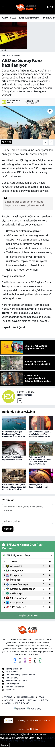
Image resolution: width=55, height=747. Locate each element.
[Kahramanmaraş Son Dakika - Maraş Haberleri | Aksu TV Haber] (26, 7)
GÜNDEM (8, 700)
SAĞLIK (7, 703)
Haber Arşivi (10, 690)
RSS (10, 720)
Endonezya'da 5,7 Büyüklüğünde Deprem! (38, 486)
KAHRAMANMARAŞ (29, 18)
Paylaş (8, 142)
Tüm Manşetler (12, 683)
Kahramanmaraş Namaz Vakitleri (20, 674)
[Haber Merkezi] (8, 396)
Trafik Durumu (11, 678)
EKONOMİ (32, 700)
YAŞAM (20, 700)
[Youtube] (30, 660)
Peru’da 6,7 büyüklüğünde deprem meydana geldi (13, 458)
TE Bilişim (34, 729)
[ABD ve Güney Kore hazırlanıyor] (27, 122)
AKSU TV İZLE (9, 18)
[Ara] (51, 7)
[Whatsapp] (40, 660)
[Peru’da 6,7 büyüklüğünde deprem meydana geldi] (14, 448)
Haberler (6, 56)
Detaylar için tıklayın (28, 615)
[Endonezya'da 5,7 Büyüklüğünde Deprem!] (41, 475)
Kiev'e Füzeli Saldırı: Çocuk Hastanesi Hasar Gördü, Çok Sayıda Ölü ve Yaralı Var (14, 487)
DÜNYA (44, 700)
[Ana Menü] (3, 7)
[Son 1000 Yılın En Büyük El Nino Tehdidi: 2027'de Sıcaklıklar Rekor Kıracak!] (41, 422)
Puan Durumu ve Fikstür (16, 681)
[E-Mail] (19, 400)
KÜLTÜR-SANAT (22, 703)
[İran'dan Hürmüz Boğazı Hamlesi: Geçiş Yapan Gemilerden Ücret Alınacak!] (14, 422)
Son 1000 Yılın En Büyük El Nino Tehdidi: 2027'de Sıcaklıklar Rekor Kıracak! (40, 434)
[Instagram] (25, 660)
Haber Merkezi (24, 395)
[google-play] (34, 709)
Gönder (8, 528)
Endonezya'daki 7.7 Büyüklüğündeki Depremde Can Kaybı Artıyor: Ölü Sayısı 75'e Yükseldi (40, 460)
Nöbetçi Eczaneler (13, 669)
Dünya (17, 56)
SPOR (41, 697)
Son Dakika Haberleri (14, 687)
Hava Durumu (11, 672)
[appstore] (20, 709)
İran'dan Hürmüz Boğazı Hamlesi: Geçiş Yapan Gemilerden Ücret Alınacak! (13, 434)
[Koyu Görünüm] (48, 7)
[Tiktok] (35, 660)
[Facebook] (15, 660)
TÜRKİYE (8, 697)
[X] (20, 660)
